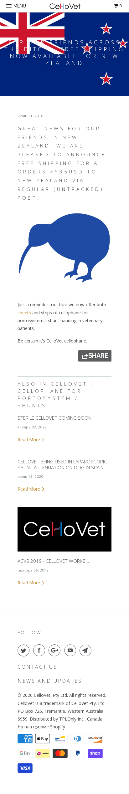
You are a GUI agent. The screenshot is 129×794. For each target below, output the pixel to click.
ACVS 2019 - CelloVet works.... (54, 561)
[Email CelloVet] (87, 650)
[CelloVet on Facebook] (40, 650)
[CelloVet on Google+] (56, 650)
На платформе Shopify (41, 727)
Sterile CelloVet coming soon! (55, 418)
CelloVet (42, 695)
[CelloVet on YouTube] (71, 650)
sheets (24, 313)
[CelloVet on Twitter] (25, 650)
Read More (29, 439)
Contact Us (37, 666)
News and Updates (50, 680)
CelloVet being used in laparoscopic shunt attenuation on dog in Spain (62, 464)
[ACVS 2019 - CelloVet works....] (64, 553)
